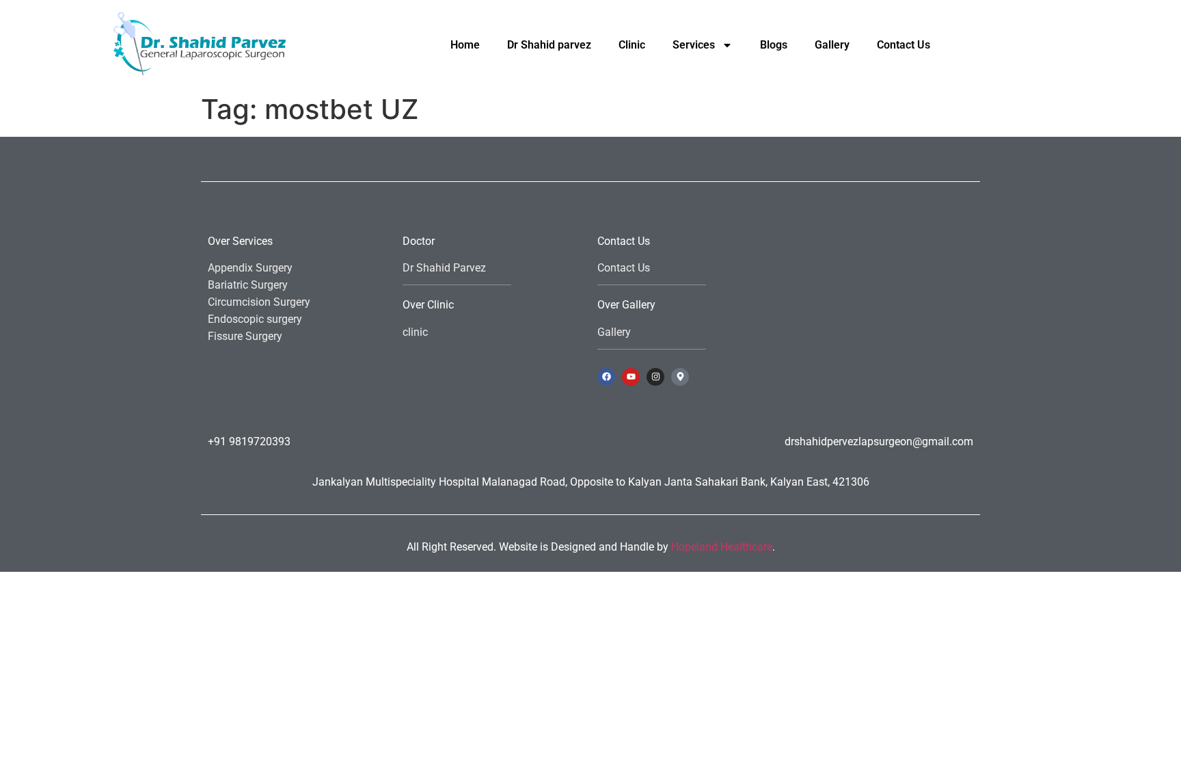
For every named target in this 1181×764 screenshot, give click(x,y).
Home (465, 44)
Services (694, 44)
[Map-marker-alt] (680, 377)
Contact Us (903, 44)
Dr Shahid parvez (549, 44)
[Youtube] (631, 377)
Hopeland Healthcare (721, 546)
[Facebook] (606, 377)
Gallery (832, 44)
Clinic (632, 44)
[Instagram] (655, 377)
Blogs (773, 44)
